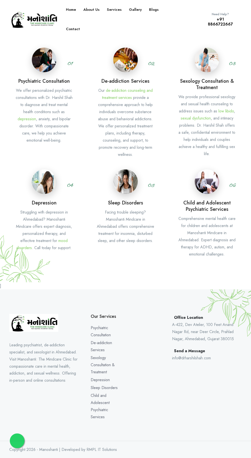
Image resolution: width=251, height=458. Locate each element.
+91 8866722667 (220, 19)
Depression (100, 380)
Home (71, 9)
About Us (91, 9)
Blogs (154, 9)
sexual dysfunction (196, 118)
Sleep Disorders (104, 388)
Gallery (135, 9)
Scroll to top (11, 230)
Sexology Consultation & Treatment (103, 365)
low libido (226, 111)
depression (27, 119)
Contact (73, 29)
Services (114, 9)
